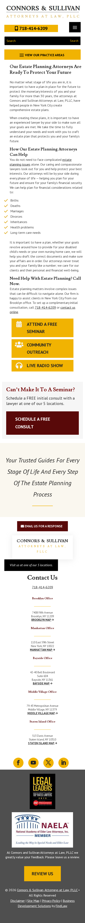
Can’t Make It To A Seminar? (40, 389)
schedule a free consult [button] (32, 423)
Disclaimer (17, 901)
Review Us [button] (42, 873)
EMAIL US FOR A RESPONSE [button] (44, 526)
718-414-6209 (45, 307)
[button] (81, 893)
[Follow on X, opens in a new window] (48, 763)
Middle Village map (41, 713)
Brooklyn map (41, 620)
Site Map (33, 901)
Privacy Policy (51, 901)
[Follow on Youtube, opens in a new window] (33, 763)
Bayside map (41, 683)
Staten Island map (41, 743)
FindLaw (61, 906)
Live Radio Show (45, 365)
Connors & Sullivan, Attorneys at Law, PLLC (47, 890)
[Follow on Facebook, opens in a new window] (18, 763)
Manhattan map (41, 650)
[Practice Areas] (42, 55)
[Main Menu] (75, 27)
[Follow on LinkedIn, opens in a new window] (63, 763)
